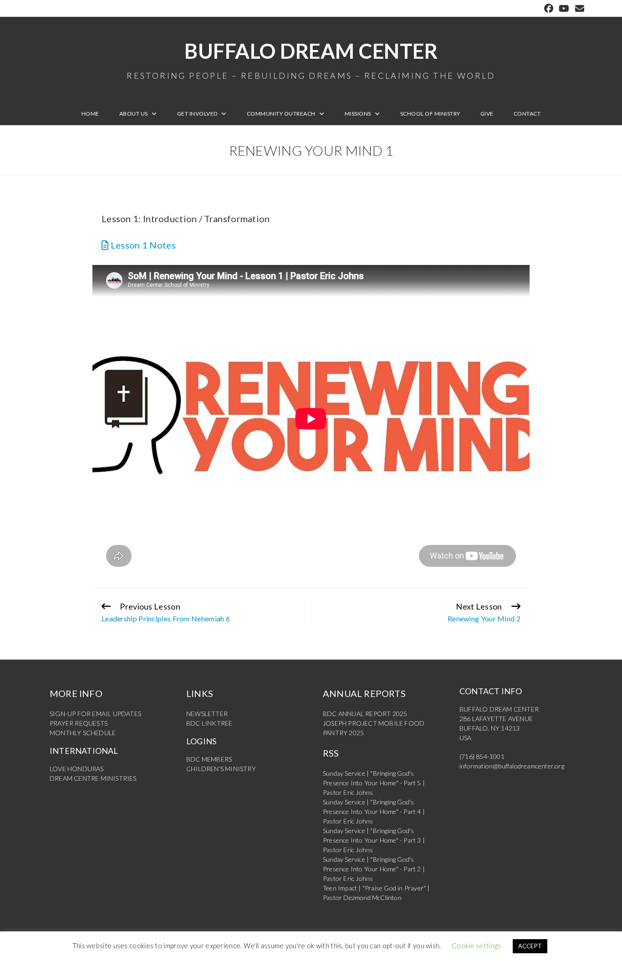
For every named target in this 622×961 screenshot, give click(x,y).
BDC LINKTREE (209, 723)
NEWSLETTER (207, 713)
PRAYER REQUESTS (78, 723)
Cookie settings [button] (476, 945)
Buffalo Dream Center (311, 59)
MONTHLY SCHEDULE (83, 733)
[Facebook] (548, 8)
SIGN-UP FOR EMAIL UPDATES (95, 713)
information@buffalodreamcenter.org (511, 766)
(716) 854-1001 (482, 756)
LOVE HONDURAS (77, 769)
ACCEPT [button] (530, 946)
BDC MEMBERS (209, 759)
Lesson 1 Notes (142, 244)
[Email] (578, 8)
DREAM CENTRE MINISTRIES (93, 778)
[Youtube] (564, 8)
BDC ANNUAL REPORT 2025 (365, 713)
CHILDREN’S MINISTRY (221, 769)
